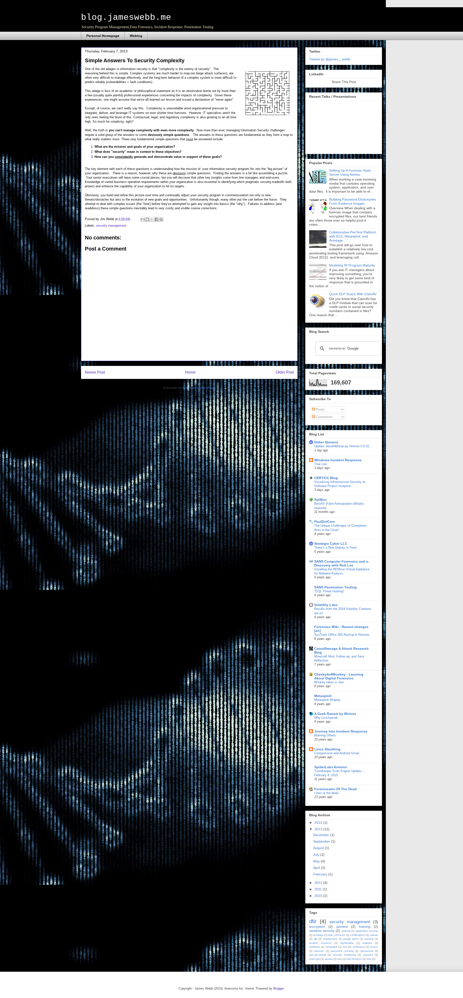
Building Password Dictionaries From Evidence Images (352, 201)
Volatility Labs (326, 605)
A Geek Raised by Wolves (335, 714)
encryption (317, 926)
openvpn (319, 950)
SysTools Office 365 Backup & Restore (341, 634)
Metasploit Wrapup (327, 700)
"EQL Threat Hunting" (329, 591)
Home (190, 372)
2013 (318, 829)
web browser (354, 958)
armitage (318, 935)
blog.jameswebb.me (126, 17)
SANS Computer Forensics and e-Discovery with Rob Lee (341, 563)
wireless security (321, 931)
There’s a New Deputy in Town (335, 547)
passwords (366, 950)
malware (367, 943)
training (364, 926)
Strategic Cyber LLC (330, 543)
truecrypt (314, 958)
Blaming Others (325, 735)
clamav (374, 935)
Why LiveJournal (325, 717)
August (319, 848)
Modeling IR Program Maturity (352, 265)
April (317, 868)
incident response (320, 943)
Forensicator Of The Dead (335, 789)
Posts (319, 409)
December (321, 835)
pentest (342, 926)
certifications (357, 935)
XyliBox (320, 500)
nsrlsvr (374, 946)
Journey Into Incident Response (340, 731)
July (316, 855)
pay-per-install (317, 954)
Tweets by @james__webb (329, 59)
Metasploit (323, 696)
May (317, 861)
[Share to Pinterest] (161, 219)
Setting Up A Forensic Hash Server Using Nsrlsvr (350, 172)
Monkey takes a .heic (329, 682)
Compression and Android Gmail (336, 753)
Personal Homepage (102, 36)
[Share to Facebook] (156, 219)
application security (366, 930)
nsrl (345, 946)
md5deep (314, 946)
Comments (324, 417)
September (322, 841)
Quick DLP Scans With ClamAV (352, 294)
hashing (369, 938)
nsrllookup (359, 946)
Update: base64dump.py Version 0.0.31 (341, 446)
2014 (318, 822)
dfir (312, 921)
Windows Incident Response (337, 460)
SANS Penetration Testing (335, 587)
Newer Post (95, 372)
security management (111, 225)
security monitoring (344, 954)
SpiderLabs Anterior (330, 767)
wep (369, 958)
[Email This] (142, 219)
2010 (318, 896)
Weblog (136, 36)
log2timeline (347, 943)
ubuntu (329, 958)
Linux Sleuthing (327, 749)
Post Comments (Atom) (199, 388)
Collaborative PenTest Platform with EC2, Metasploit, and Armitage (352, 236)
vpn (339, 958)
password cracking (342, 950)
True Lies (320, 464)
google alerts (351, 938)
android (345, 930)
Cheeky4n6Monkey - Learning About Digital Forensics (338, 676)
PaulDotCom (324, 521)
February (320, 874)
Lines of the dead (326, 793)
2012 (318, 883)
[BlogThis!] (147, 219)
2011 (318, 889)
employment (330, 938)
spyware (368, 954)
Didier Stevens (326, 442)
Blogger (278, 988)
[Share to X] (152, 219)
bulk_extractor (336, 935)
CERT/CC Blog (326, 478)
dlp (315, 938)
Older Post (285, 372)
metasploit (331, 946)
